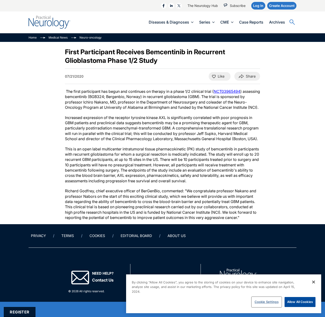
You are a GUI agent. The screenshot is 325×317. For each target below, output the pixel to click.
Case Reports (251, 22)
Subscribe (238, 6)
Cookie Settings (267, 302)
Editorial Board (136, 235)
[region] (223, 293)
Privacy (38, 235)
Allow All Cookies (300, 302)
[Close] (313, 282)
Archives (277, 22)
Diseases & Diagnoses (169, 22)
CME (224, 22)
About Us (176, 235)
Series (204, 22)
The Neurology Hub (202, 6)
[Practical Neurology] (49, 22)
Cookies (97, 235)
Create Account (282, 6)
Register (19, 312)
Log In (258, 6)
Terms (67, 235)
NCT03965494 (227, 91)
